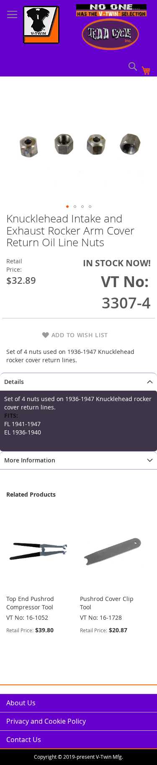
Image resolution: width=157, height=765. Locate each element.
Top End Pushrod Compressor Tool (30, 603)
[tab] (78, 382)
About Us (21, 702)
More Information (29, 460)
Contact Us (23, 739)
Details (14, 382)
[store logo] (41, 26)
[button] (67, 206)
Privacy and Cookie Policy (46, 721)
